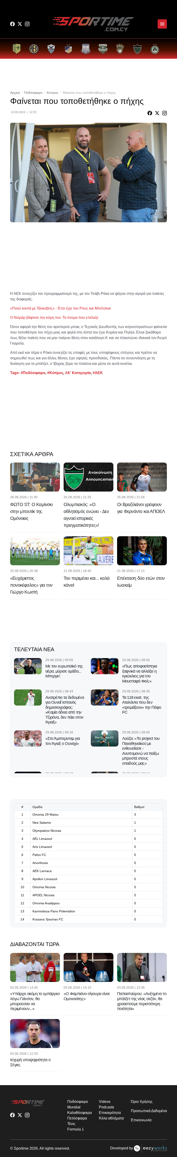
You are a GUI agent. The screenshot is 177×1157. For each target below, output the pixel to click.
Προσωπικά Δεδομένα (149, 1111)
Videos (104, 1102)
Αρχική (15, 92)
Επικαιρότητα (110, 1113)
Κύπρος (52, 92)
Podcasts (106, 1107)
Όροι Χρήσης (141, 1102)
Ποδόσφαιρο (33, 92)
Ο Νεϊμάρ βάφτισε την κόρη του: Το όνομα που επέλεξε (54, 317)
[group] (16, 48)
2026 (34, 1148)
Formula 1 (75, 1129)
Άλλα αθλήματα (111, 1118)
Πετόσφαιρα (77, 1118)
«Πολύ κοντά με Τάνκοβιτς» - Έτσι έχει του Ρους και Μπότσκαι (60, 308)
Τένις (71, 1124)
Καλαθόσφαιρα (79, 1113)
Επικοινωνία (141, 1120)
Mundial (73, 1107)
